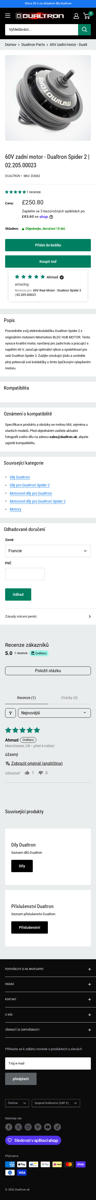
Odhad (18, 594)
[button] (16, 192)
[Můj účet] (76, 16)
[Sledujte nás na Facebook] (8, 1127)
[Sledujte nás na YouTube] (47, 1127)
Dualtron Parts (33, 45)
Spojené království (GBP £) (52, 1103)
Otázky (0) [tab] (69, 698)
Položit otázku (48, 670)
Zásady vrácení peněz (21, 616)
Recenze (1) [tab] (26, 698)
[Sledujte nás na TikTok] (57, 1127)
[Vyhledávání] (84, 29)
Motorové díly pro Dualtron (31, 493)
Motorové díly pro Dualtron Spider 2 (38, 501)
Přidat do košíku (48, 245)
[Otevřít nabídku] (7, 16)
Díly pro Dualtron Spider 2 (30, 485)
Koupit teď (48, 261)
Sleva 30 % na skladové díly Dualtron (48, 3)
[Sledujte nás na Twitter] (18, 1127)
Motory (15, 509)
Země (9, 540)
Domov (10, 45)
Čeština (13, 1103)
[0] (86, 16)
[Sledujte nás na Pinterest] (37, 1127)
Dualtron (12, 176)
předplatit (21, 1079)
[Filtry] (10, 713)
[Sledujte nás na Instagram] (28, 1127)
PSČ (8, 563)
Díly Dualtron (20, 477)
